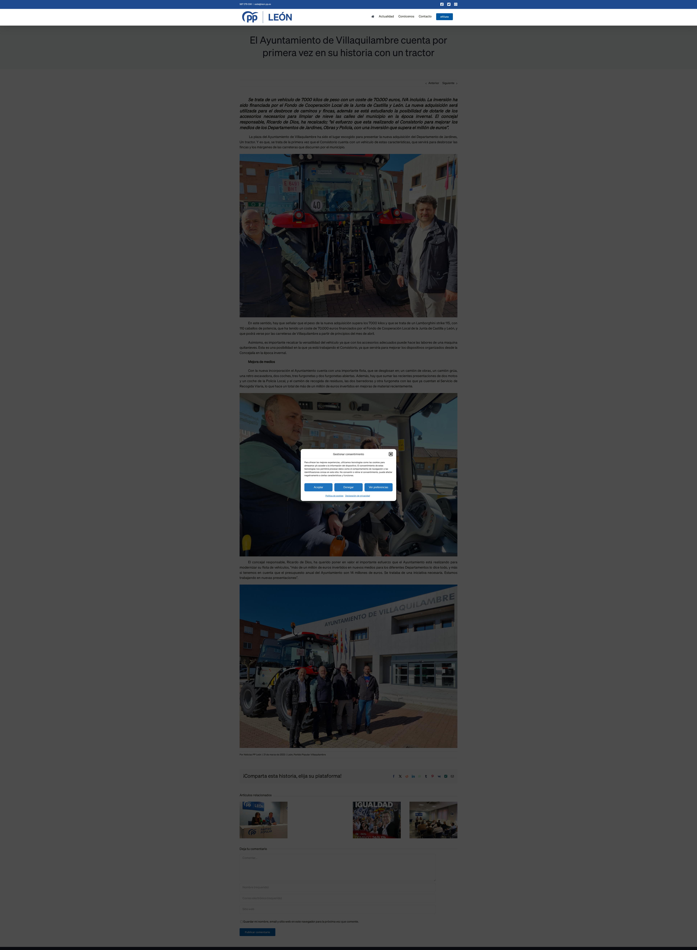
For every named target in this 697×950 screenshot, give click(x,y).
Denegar (348, 487)
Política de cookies (334, 496)
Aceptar (318, 487)
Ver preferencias (378, 487)
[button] (391, 454)
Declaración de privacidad (357, 496)
